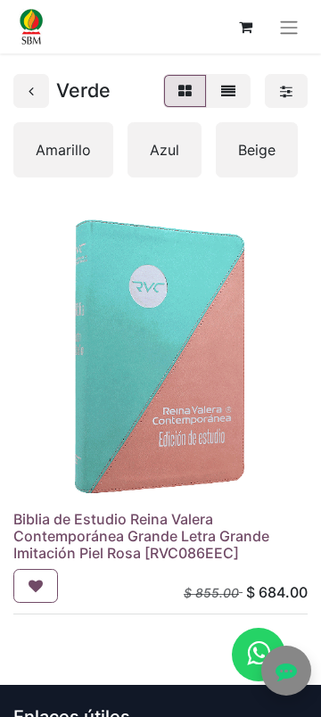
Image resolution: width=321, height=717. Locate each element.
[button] (35, 586)
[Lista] (228, 91)
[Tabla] (185, 91)
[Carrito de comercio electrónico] (245, 27)
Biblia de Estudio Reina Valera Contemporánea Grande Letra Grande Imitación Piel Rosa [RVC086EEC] (141, 536)
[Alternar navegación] (289, 26)
